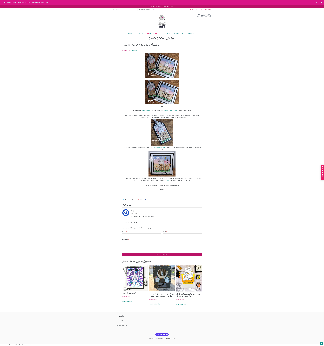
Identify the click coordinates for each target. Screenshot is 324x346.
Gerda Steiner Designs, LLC (158, 338)
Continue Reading (127, 301)
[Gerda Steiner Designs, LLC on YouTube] (202, 15)
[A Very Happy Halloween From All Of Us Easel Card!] (189, 278)
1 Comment (134, 50)
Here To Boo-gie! (128, 293)
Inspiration (164, 33)
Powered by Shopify (170, 338)
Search (121, 320)
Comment (125, 239)
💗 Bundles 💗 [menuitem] (152, 33)
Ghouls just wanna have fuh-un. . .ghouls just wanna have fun (161, 295)
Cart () (199, 9)
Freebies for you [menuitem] (179, 33)
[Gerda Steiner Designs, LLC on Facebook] (198, 15)
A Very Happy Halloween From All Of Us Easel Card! (188, 295)
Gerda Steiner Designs (162, 38)
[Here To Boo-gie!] (135, 278)
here (168, 180)
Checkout (207, 9)
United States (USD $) (145, 9)
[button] (322, 172)
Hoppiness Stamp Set (158, 147)
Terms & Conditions (121, 325)
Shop (140, 33)
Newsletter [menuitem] (191, 33)
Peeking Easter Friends (170, 110)
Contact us (121, 323)
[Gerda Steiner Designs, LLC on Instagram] (209, 15)
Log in (191, 9)
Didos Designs (146, 110)
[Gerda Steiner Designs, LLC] (162, 22)
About (121, 327)
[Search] (114, 9)
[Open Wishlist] (321, 343)
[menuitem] (132, 33)
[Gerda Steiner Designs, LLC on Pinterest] (205, 15)
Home (130, 33)
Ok (316, 2)
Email (165, 232)
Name (124, 232)
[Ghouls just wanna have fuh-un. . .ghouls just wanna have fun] (162, 278)
